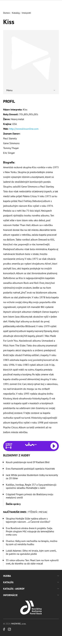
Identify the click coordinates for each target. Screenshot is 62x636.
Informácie (10, 595)
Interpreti (26, 12)
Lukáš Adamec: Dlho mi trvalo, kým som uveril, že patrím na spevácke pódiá (31, 552)
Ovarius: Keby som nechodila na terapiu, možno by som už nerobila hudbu (31, 542)
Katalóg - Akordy (13, 588)
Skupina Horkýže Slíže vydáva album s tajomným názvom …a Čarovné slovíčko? (28, 520)
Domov (6, 12)
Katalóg (16, 12)
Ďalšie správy (13, 503)
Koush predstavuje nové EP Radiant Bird (27, 462)
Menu (9, 90)
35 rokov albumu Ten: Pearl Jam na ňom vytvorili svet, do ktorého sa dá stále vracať (32, 562)
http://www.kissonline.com (23, 128)
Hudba (7, 575)
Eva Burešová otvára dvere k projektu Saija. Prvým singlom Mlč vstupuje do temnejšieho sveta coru (30, 531)
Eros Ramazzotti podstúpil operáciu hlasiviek (30, 468)
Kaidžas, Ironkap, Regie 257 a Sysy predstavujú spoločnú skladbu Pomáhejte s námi (31, 486)
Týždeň (32, 512)
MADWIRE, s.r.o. (18, 623)
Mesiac (43, 512)
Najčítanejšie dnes (14, 512)
